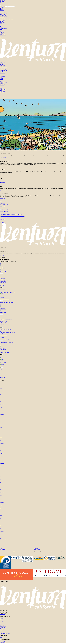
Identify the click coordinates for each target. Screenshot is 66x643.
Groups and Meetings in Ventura (5, 3)
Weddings (1, 29)
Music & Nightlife (3, 66)
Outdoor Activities (3, 14)
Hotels (1, 27)
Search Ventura (2, 6)
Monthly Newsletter (3, 31)
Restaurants (2, 33)
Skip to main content (3, 0)
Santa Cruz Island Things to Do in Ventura (6, 19)
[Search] (14, 6)
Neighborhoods (2, 84)
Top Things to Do (2, 8)
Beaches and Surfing (3, 15)
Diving (1, 25)
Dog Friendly (2, 10)
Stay (0, 26)
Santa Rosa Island (2, 21)
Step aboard (2, 255)
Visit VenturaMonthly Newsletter (37, 549)
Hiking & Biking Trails (3, 16)
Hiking (1, 23)
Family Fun (2, 9)
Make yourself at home (3, 190)
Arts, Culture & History (3, 12)
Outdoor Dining (2, 34)
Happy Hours (2, 37)
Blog (0, 2)
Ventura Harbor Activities (4, 13)
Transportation (2, 30)
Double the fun (2, 377)
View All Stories (2, 222)
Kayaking (1, 24)
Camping (1, 78)
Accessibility (2, 621)
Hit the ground (2, 174)
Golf (0, 72)
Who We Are (2, 1)
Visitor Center (2, 618)
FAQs (1, 619)
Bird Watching (2, 71)
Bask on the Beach (3, 157)
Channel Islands (2, 18)
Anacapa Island (2, 20)
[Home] (33, 608)
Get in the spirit (2, 198)
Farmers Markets (2, 90)
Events (1, 38)
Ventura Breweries (3, 35)
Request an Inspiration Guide (2, 549)
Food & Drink (2, 32)
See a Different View (3, 182)
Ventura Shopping (3, 65)
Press (1, 637)
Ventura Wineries (2, 91)
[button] (33, 94)
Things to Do (2, 7)
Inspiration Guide (2, 641)
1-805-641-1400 (2, 614)
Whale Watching (2, 22)
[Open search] (0, 5)
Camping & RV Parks (3, 28)
